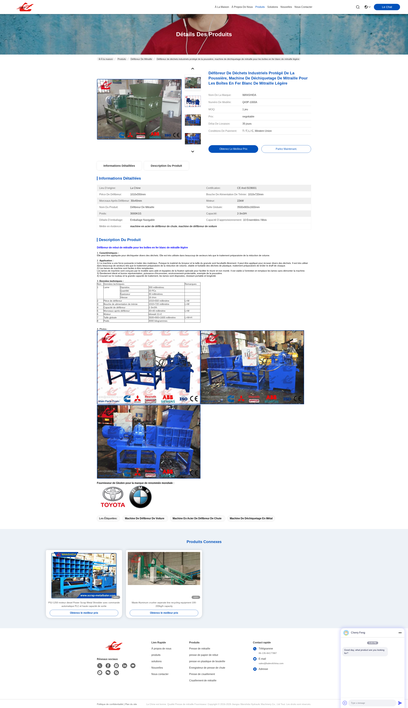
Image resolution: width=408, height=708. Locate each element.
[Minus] (400, 633)
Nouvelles (157, 667)
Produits (122, 59)
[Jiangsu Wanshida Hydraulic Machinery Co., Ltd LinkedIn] (124, 666)
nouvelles (286, 7)
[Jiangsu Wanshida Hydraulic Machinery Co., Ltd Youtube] (133, 666)
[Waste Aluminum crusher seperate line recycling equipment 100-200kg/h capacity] (164, 575)
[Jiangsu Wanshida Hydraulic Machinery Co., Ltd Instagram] (116, 666)
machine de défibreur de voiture (144, 518)
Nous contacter (159, 674)
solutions (272, 7)
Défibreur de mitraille (141, 59)
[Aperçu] (114, 649)
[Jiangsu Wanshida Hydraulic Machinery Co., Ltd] (25, 7)
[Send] (400, 702)
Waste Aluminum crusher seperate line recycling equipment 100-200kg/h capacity (164, 604)
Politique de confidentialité (110, 704)
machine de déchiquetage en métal (251, 518)
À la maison (222, 7)
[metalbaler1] (116, 673)
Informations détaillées (119, 165)
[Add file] (345, 702)
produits (260, 7)
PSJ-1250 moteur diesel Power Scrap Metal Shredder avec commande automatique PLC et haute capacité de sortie (84, 604)
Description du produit (166, 165)
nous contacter (303, 7)
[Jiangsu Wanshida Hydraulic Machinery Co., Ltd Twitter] (100, 666)
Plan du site (131, 704)
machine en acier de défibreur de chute (197, 518)
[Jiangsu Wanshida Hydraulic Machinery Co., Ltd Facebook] (108, 666)
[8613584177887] (100, 673)
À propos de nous (242, 7)
